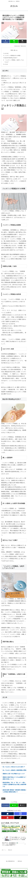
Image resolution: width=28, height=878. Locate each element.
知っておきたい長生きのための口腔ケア (14, 766)
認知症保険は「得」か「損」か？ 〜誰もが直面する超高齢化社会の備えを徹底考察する (14, 784)
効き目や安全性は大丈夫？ (11, 57)
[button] (22, 41)
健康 (4, 798)
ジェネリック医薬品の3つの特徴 (12, 55)
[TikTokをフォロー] (20, 817)
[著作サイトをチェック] (7, 813)
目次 (12, 50)
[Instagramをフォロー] (20, 813)
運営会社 (20, 861)
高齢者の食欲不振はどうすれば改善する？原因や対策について (14, 778)
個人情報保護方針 (10, 861)
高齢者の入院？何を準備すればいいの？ (14, 773)
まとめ (6, 64)
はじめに (6, 53)
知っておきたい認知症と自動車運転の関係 (14, 770)
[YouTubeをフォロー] (7, 817)
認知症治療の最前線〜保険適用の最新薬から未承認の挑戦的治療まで (14, 791)
